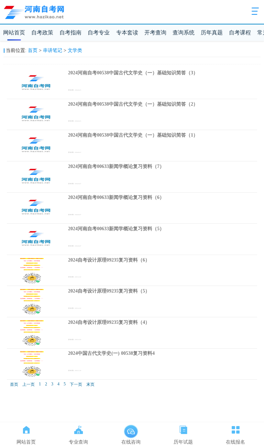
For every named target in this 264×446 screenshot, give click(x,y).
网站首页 (14, 32)
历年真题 (212, 32)
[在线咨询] (131, 428)
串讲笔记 (52, 50)
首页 (32, 50)
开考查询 (155, 32)
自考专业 (99, 32)
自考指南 (70, 32)
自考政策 (42, 32)
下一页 (76, 384)
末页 (90, 384)
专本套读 (127, 32)
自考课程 (240, 32)
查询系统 (184, 32)
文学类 (75, 50)
